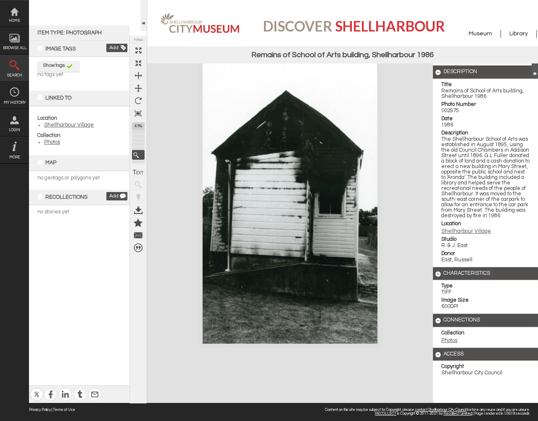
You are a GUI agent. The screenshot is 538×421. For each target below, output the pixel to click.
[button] (138, 155)
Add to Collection (138, 222)
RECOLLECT (385, 414)
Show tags (54, 65)
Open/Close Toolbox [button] (143, 15)
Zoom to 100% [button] (138, 113)
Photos (52, 142)
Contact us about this (138, 235)
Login (14, 130)
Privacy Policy (40, 410)
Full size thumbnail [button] (138, 50)
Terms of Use (64, 410)
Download (138, 210)
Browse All (14, 48)
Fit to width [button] (138, 75)
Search (14, 75)
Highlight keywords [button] (138, 197)
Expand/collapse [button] (535, 70)
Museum (480, 34)
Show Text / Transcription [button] (138, 172)
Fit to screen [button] (138, 63)
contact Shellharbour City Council (440, 410)
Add (114, 47)
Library (518, 34)
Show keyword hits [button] (138, 185)
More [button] (14, 157)
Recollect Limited (457, 414)
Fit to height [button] (138, 88)
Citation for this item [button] (138, 248)
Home (14, 21)
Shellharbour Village (69, 125)
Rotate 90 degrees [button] (138, 101)
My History (15, 103)
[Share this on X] (36, 389)
